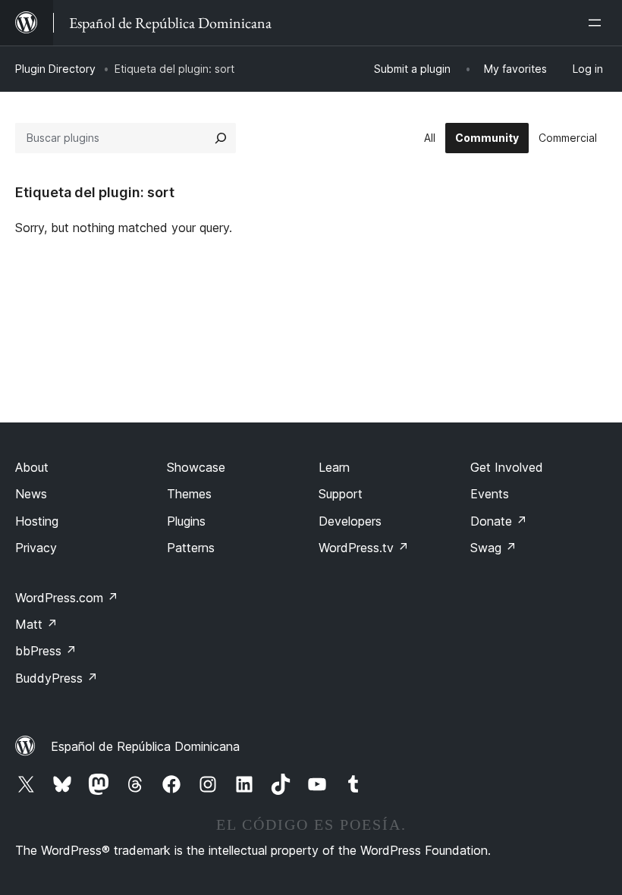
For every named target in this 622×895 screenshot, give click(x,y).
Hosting (36, 521)
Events (489, 493)
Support (341, 493)
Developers (350, 521)
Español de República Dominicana (145, 746)
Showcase (196, 467)
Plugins (186, 521)
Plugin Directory (55, 68)
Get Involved (506, 467)
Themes (189, 493)
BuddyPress (56, 678)
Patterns (191, 547)
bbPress (46, 650)
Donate (498, 521)
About (32, 467)
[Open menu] (597, 23)
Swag (493, 547)
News (31, 493)
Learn (334, 467)
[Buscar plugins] (221, 138)
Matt (36, 624)
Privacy (36, 547)
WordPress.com (66, 597)
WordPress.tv (364, 547)
